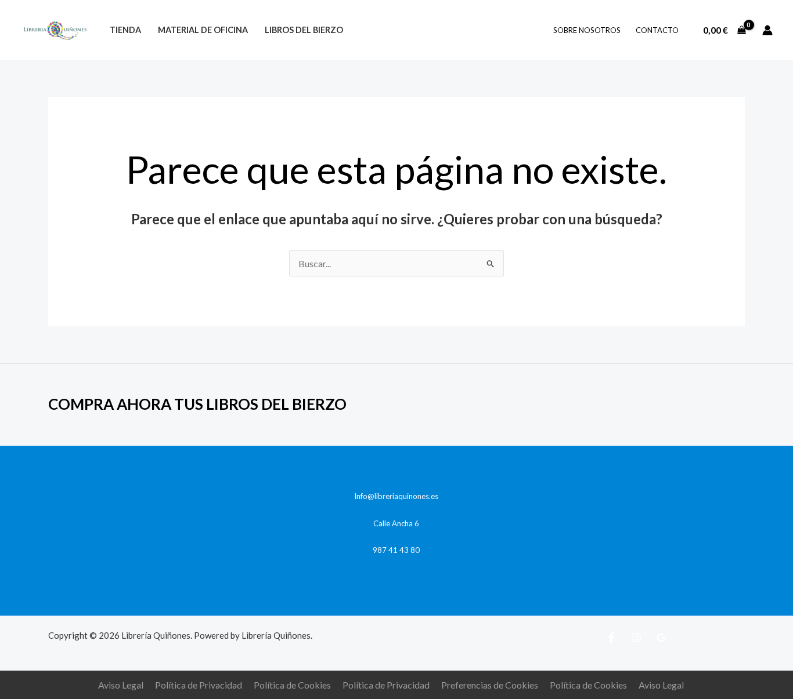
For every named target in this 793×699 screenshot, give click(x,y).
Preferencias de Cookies (489, 684)
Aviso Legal (120, 684)
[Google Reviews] (661, 637)
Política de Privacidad (198, 684)
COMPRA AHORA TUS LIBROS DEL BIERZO (197, 404)
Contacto (657, 30)
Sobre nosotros (587, 30)
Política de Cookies (292, 684)
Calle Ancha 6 (396, 523)
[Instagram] (636, 637)
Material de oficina (203, 30)
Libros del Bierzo (304, 30)
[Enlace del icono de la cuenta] (767, 30)
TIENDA (125, 30)
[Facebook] (611, 637)
